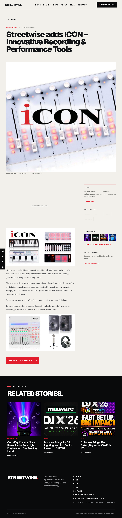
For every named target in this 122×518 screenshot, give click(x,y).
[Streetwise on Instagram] (2, 251)
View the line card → (91, 263)
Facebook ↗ (89, 503)
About (64, 5)
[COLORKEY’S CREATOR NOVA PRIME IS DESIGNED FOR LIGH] (87, 237)
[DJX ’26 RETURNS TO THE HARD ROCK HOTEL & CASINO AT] (95, 237)
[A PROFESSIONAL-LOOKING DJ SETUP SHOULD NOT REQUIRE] (112, 237)
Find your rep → (90, 201)
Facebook (98, 214)
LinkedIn (88, 214)
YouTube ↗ (100, 503)
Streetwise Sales (42, 305)
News (55, 5)
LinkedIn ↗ (111, 503)
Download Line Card (83, 495)
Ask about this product (23, 360)
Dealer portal (108, 5)
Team (72, 5)
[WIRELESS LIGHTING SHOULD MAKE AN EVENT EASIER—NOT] (104, 237)
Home (38, 5)
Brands (47, 5)
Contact (82, 5)
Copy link (88, 219)
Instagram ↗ (78, 503)
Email (108, 214)
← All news (11, 20)
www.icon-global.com (58, 300)
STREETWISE (13, 4)
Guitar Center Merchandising (88, 498)
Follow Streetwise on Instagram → (97, 244)
